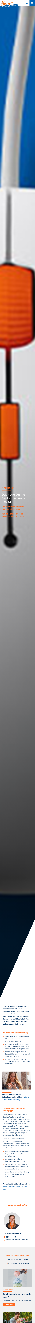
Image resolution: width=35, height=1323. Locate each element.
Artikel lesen (9, 1305)
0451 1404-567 (11, 1237)
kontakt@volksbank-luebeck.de (17, 1240)
